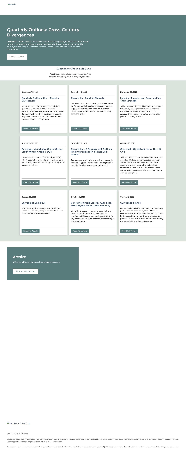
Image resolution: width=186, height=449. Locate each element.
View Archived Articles (25, 271)
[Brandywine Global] (18, 423)
